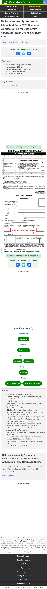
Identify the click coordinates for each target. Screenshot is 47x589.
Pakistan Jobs (19, 2)
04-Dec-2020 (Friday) (10, 42)
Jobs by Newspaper (23, 576)
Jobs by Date (11, 9)
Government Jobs (35, 6)
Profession (23, 356)
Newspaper (23, 367)
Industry (23, 344)
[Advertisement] (23, 118)
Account (17, 361)
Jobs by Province (23, 560)
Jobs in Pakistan (11, 6)
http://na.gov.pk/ (8, 475)
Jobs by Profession (11, 13)
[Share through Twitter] (23, 53)
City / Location (24, 333)
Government (23, 350)
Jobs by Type (23, 580)
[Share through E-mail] (29, 53)
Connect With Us (23, 583)
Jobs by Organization (11, 16)
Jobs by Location (35, 9)
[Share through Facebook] (18, 53)
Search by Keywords (32, 383)
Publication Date (13, 383)
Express (25, 42)
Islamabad (23, 339)
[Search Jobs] (45, 2)
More (35, 16)
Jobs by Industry (35, 13)
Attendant (29, 361)
